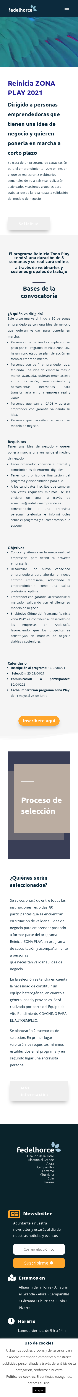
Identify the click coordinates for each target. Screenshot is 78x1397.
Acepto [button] (39, 1390)
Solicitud (29, 223)
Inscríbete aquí (39, 721)
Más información (34, 1091)
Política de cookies (20, 1376)
